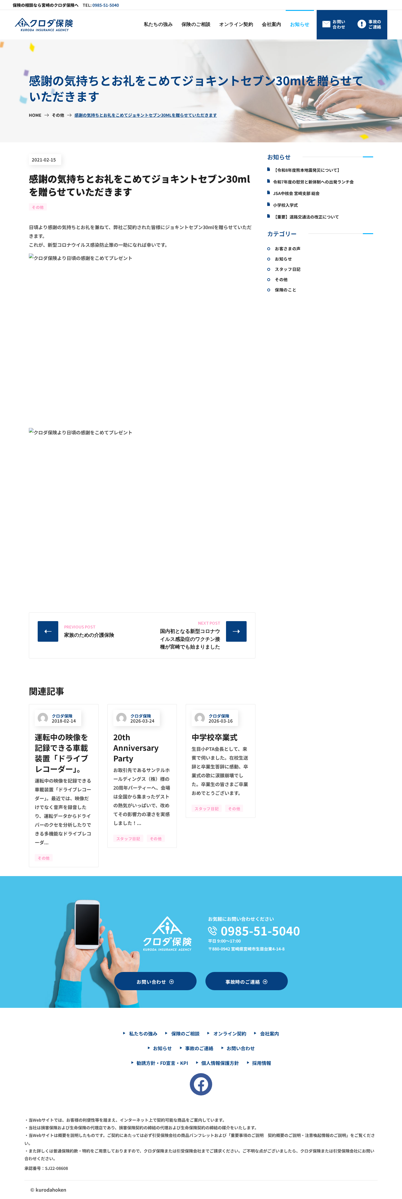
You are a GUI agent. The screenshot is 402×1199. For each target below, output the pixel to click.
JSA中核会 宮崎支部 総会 (296, 193)
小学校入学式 (285, 205)
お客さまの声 (288, 248)
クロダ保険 (62, 716)
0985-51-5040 (105, 5)
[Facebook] (201, 1084)
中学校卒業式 (214, 736)
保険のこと (286, 290)
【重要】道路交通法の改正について (306, 217)
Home (35, 115)
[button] (334, 24)
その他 (58, 115)
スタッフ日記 (128, 838)
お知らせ (283, 259)
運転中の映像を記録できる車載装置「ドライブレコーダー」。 (61, 752)
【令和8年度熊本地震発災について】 (307, 170)
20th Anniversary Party (136, 747)
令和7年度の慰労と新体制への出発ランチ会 (313, 182)
